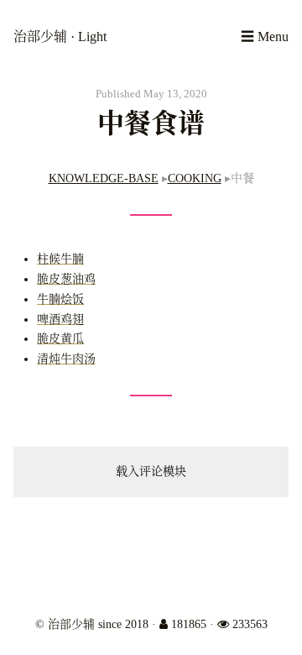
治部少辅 (41, 36)
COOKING (194, 178)
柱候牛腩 (60, 259)
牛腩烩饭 (60, 299)
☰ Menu (265, 36)
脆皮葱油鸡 (66, 279)
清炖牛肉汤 (66, 359)
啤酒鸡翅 (60, 319)
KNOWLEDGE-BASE (104, 178)
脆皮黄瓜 (60, 339)
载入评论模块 (151, 471)
